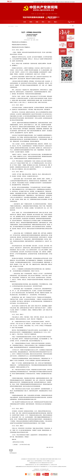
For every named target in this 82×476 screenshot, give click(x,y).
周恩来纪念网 (66, 1)
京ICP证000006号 (54, 466)
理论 (43, 22)
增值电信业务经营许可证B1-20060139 (47, 462)
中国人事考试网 (47, 1)
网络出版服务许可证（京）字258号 (46, 466)
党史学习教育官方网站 (37, 1)
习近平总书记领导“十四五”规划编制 (70, 45)
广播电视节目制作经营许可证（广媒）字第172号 (32, 464)
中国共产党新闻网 (10, 26)
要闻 (31, 22)
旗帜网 (43, 1)
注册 (73, 21)
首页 (24, 22)
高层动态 (16, 26)
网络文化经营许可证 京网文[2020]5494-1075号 (34, 466)
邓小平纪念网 (72, 1)
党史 (49, 22)
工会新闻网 (53, 1)
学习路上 (11, 451)
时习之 (63, 38)
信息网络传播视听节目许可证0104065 (21, 466)
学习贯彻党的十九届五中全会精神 (62, 45)
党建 (37, 22)
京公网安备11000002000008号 (62, 466)
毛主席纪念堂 (61, 1)
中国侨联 (57, 1)
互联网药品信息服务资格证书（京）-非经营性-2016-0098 (48, 464)
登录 (71, 21)
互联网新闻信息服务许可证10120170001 (35, 462)
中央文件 (70, 39)
